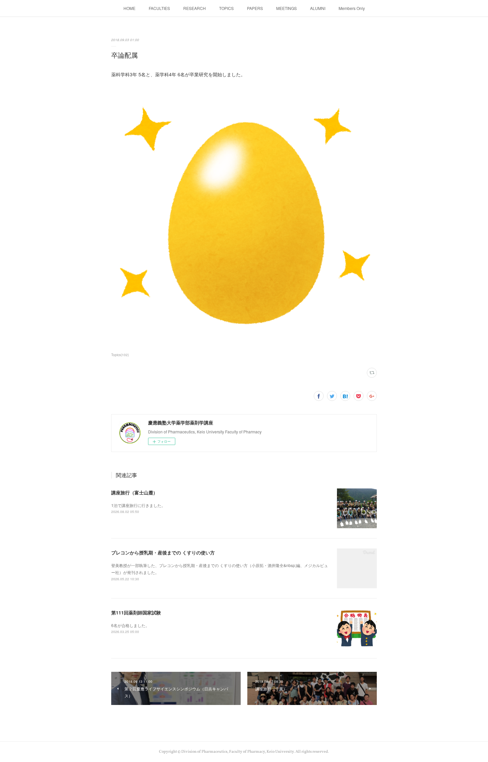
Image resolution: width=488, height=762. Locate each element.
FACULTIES (159, 8)
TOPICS (226, 8)
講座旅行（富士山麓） (134, 492)
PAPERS (255, 8)
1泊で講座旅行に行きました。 (138, 505)
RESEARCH (194, 8)
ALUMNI (317, 8)
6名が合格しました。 (130, 625)
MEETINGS (286, 8)
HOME (129, 8)
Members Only (352, 8)
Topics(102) (120, 354)
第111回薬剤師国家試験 (136, 612)
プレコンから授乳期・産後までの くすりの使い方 (163, 552)
